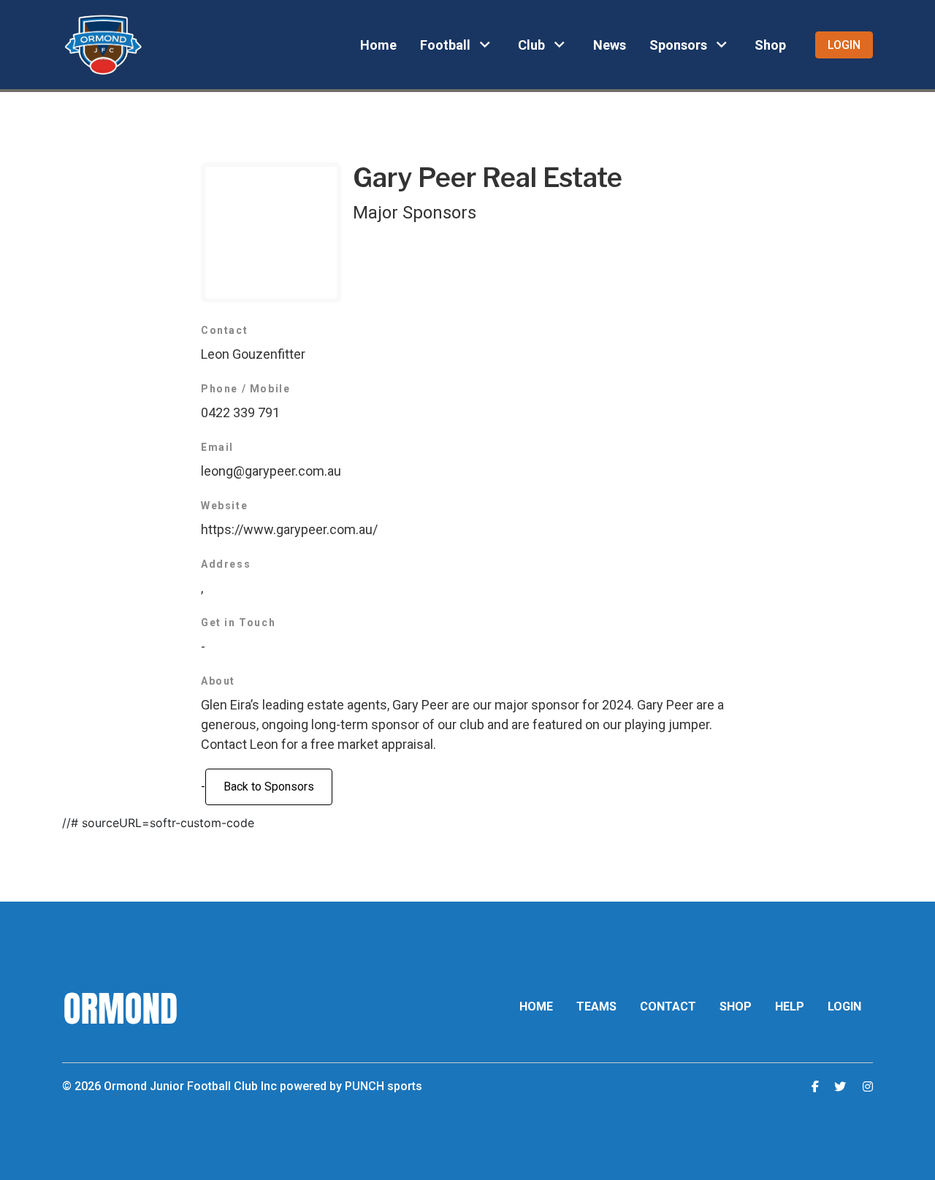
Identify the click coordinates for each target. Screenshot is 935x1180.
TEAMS (596, 1006)
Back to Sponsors (269, 786)
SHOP (736, 1006)
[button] (457, 44)
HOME (536, 1006)
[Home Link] (103, 44)
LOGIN (844, 1006)
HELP (789, 1006)
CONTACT (668, 1006)
